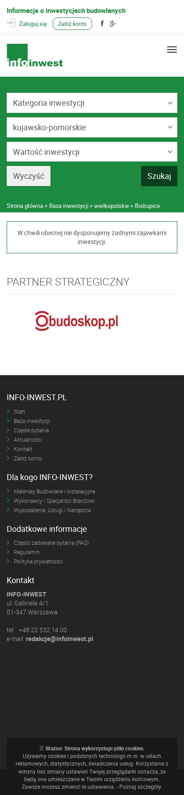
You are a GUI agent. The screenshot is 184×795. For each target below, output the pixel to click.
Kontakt (23, 448)
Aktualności (28, 439)
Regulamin (27, 551)
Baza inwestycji (32, 420)
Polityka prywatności (38, 561)
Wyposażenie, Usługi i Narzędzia (52, 509)
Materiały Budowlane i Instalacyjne (54, 491)
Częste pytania (31, 430)
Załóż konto (72, 23)
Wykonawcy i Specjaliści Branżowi (54, 500)
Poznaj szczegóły (140, 786)
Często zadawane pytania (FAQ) (51, 542)
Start (19, 411)
